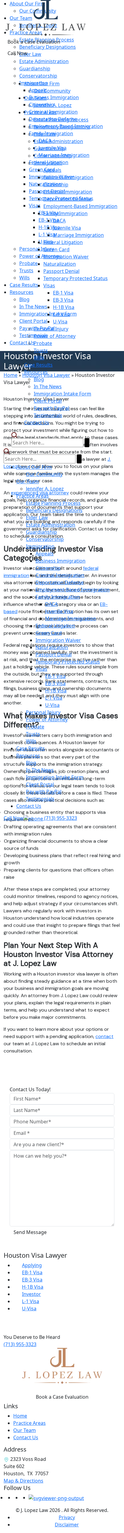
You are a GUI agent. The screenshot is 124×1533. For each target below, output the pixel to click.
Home (20, 1415)
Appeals (52, 170)
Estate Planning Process (61, 119)
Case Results (38, 365)
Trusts (41, 350)
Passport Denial (61, 271)
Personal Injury (51, 328)
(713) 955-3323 (20, 1344)
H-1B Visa (63, 307)
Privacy (67, 1517)
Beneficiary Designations (62, 127)
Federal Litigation (63, 242)
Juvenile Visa (67, 227)
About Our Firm (42, 83)
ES (105, 69)
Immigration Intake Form (62, 393)
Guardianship (49, 148)
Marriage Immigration (78, 235)
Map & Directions (23, 1480)
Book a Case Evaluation (34, 41)
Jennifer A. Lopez (53, 105)
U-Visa (60, 321)
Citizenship (55, 184)
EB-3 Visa (63, 300)
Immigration (48, 163)
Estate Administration (58, 141)
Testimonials (48, 415)
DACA (59, 220)
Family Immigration (65, 213)
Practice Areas (40, 112)
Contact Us (36, 422)
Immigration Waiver (66, 256)
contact (104, 1036)
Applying (32, 1265)
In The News (48, 386)
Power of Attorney (55, 336)
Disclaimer (67, 1524)
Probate (43, 343)
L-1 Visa (61, 314)
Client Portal (48, 401)
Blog (39, 379)
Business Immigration (68, 177)
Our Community (52, 90)
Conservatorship (53, 155)
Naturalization (59, 264)
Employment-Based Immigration (80, 206)
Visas (49, 285)
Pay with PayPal (51, 408)
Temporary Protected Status (75, 278)
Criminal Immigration (67, 191)
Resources (36, 372)
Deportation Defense (67, 199)
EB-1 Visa (63, 292)
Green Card (56, 249)
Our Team (35, 98)
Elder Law (45, 134)
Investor (31, 1294)
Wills (39, 357)
